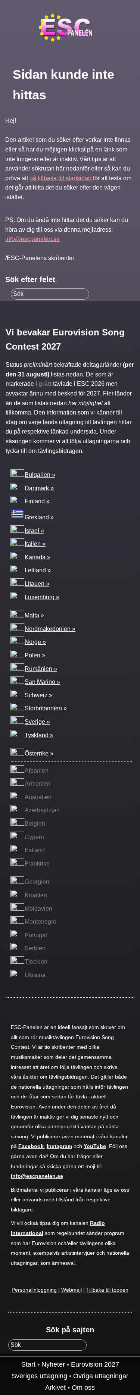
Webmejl (71, 1290)
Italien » (35, 544)
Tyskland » (39, 735)
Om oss (83, 1387)
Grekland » (39, 517)
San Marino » (42, 682)
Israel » (34, 531)
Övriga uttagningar (100, 1376)
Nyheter (53, 1364)
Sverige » (37, 722)
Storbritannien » (46, 708)
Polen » (35, 655)
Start (28, 1364)
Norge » (35, 642)
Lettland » (38, 570)
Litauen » (37, 584)
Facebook (31, 1146)
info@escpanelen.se (32, 239)
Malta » (34, 615)
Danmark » (39, 488)
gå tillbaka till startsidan (60, 178)
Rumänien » (41, 669)
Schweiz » (38, 695)
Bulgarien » (40, 475)
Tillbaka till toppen (107, 1290)
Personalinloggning (34, 1290)
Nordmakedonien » (50, 629)
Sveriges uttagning (39, 1376)
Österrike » (39, 753)
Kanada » (37, 557)
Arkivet (55, 1387)
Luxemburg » (42, 597)
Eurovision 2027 (95, 1364)
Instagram (59, 1146)
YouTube (95, 1146)
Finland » (37, 501)
